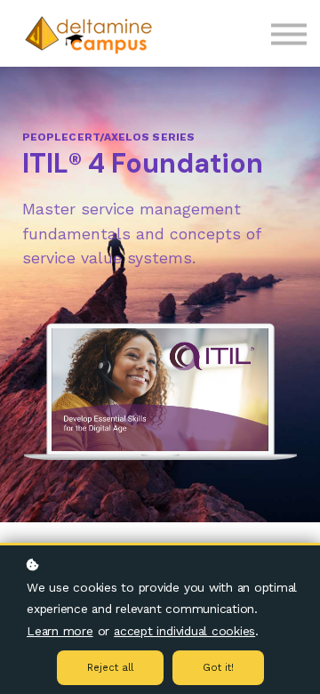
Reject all (110, 668)
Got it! (218, 668)
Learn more (60, 631)
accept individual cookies (184, 631)
